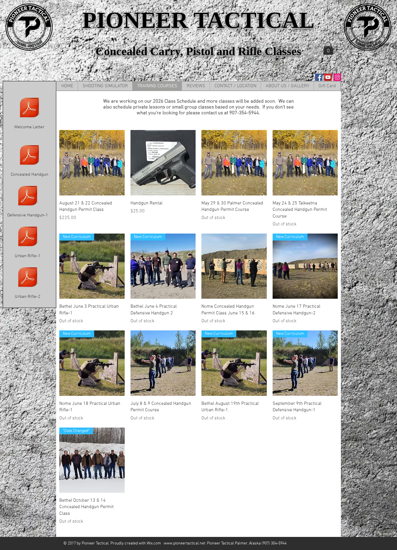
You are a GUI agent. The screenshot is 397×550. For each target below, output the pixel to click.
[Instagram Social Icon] (337, 77)
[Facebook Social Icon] (318, 77)
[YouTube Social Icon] (328, 77)
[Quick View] (92, 162)
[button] (328, 48)
